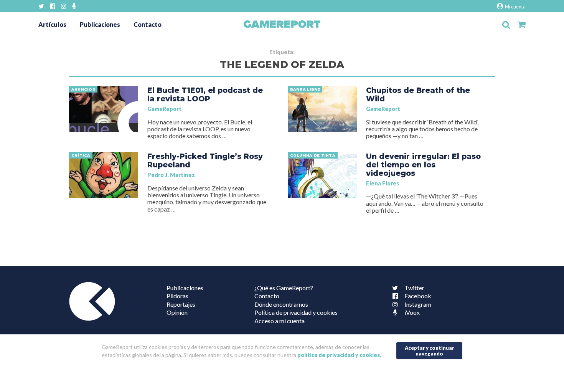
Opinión (177, 312)
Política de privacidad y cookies (296, 312)
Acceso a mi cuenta (279, 320)
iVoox (412, 312)
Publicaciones (100, 24)
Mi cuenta (515, 6)
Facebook (417, 295)
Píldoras (177, 295)
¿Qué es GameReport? (283, 287)
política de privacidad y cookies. (339, 355)
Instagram (417, 304)
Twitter (414, 287)
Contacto (148, 24)
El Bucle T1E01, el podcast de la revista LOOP (205, 94)
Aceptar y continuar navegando (429, 351)
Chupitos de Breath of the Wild (418, 94)
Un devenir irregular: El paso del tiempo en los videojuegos (423, 165)
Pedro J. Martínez (171, 175)
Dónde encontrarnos (281, 304)
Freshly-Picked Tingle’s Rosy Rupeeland (205, 160)
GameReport (164, 109)
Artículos (52, 24)
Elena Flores (382, 183)
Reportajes (181, 304)
